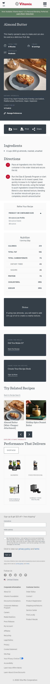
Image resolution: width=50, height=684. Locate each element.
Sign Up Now (12, 375)
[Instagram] (25, 575)
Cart (4, 6)
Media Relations (9, 617)
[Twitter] (10, 575)
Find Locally (30, 615)
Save (15, 129)
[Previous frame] (21, 434)
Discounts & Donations (12, 601)
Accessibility (8, 663)
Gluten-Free (8, 99)
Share (39, 129)
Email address (7, 521)
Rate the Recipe (13, 349)
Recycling (7, 635)
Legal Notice (8, 640)
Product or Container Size (21, 213)
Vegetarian (33, 101)
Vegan (26, 101)
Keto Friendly (29, 99)
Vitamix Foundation (11, 596)
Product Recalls (32, 619)
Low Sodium (39, 99)
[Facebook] (5, 575)
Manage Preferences (14, 113)
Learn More (20, 14)
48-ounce (12, 224)
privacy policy (24, 549)
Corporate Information (12, 587)
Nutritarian (19, 101)
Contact (29, 596)
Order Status (31, 592)
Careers (6, 612)
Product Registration (34, 601)
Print (27, 129)
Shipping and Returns (34, 606)
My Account (8, 626)
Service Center (31, 610)
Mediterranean (9, 101)
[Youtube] (20, 575)
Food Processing (35, 475)
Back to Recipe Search (12, 395)
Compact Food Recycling (35, 499)
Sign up (8, 555)
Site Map (7, 654)
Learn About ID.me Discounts (14, 672)
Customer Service (32, 587)
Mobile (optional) (8, 530)
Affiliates (7, 631)
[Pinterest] (15, 575)
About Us (7, 592)
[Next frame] (29, 434)
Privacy (6, 645)
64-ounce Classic (15, 221)
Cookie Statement (10, 649)
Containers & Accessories (14, 500)
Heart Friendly (18, 99)
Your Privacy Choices (11, 659)
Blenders (14, 475)
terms (36, 549)
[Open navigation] (45, 3)
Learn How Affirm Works (13, 668)
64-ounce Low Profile (17, 218)
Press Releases (9, 621)
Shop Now (30, 14)
